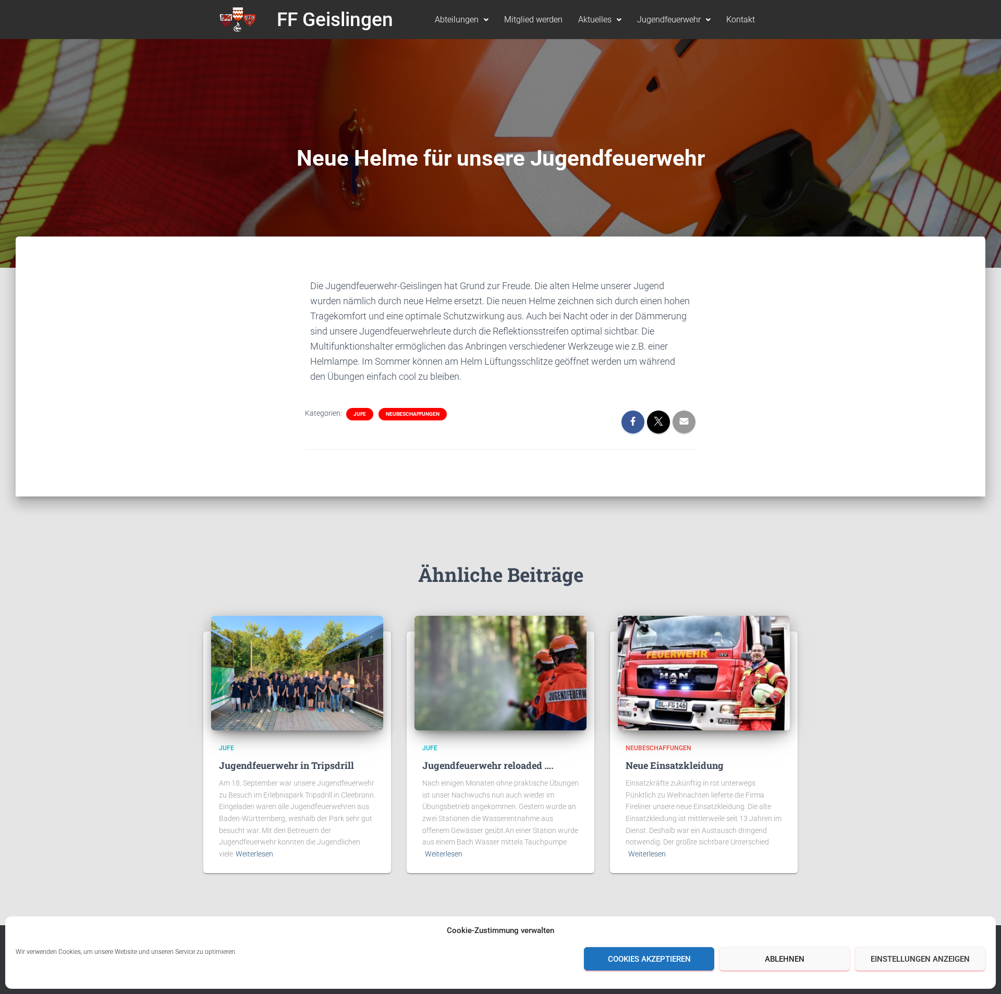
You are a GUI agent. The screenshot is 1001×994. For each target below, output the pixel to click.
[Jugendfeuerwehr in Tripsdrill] (297, 672)
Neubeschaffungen (413, 414)
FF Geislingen (335, 19)
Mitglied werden (533, 19)
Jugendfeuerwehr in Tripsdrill (286, 765)
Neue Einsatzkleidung (675, 765)
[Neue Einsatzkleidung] (704, 672)
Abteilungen (457, 19)
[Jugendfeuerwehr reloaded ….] (500, 672)
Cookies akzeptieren (649, 959)
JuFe (359, 414)
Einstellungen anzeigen (920, 959)
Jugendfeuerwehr (669, 19)
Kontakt (740, 19)
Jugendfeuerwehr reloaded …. (488, 765)
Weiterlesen (254, 854)
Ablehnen (784, 959)
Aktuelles (595, 19)
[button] (461, 20)
